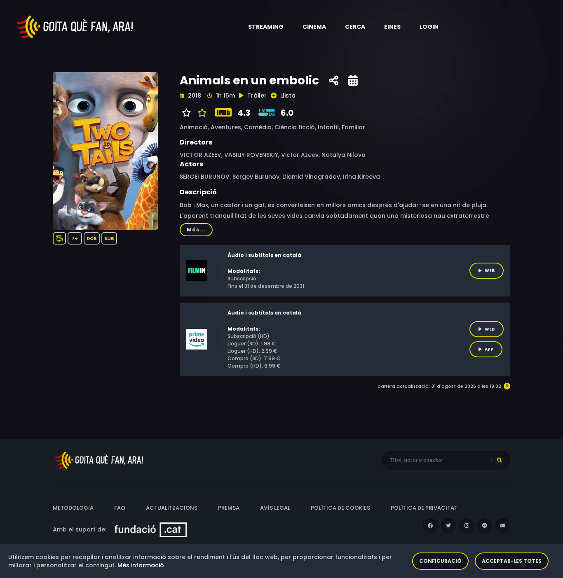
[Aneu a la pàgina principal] (75, 26)
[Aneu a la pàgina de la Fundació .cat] (151, 529)
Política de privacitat (424, 508)
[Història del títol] (353, 80)
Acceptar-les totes (512, 560)
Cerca (355, 27)
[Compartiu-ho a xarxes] (333, 80)
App (489, 349)
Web (490, 271)
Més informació (140, 565)
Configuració (440, 560)
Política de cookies (340, 508)
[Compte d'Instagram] (466, 525)
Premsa (228, 508)
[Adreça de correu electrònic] (502, 525)
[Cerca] (499, 460)
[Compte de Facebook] (430, 525)
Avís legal (275, 508)
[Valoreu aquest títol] (200, 113)
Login (429, 27)
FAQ (119, 508)
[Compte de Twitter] (448, 525)
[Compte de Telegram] (484, 525)
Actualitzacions (171, 508)
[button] (266, 26)
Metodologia (73, 508)
